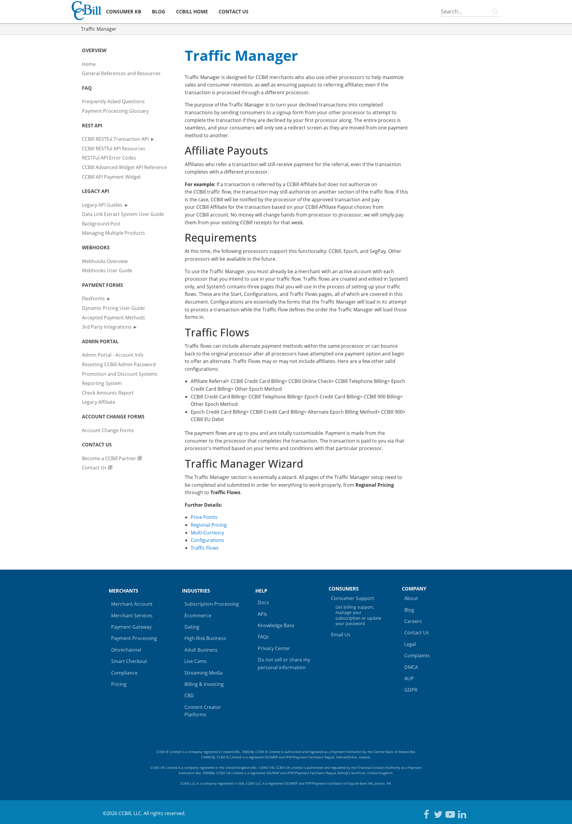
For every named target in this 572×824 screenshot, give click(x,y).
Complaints (417, 655)
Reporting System (102, 383)
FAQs (263, 636)
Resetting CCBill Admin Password (119, 364)
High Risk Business (205, 638)
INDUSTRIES (196, 591)
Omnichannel (126, 650)
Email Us (340, 634)
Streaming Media (203, 673)
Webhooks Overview (105, 261)
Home (89, 64)
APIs (262, 614)
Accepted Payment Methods (113, 317)
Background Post (101, 223)
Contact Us (95, 467)
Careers (413, 621)
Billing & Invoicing (204, 684)
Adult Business (200, 650)
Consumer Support (356, 610)
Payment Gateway (131, 627)
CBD (189, 695)
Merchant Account (132, 604)
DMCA (411, 667)
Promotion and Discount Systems (120, 374)
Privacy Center (274, 648)
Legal (410, 644)
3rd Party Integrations (106, 327)
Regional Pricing (209, 525)
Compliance (124, 673)
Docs (263, 602)
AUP (409, 678)
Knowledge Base (276, 625)
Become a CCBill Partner (109, 458)
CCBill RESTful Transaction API (115, 139)
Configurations (207, 540)
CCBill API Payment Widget (111, 177)
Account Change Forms (108, 430)
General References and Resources (121, 73)
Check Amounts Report (108, 392)
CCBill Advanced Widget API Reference (124, 167)
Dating (191, 627)
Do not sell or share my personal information (284, 663)
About (411, 598)
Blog (409, 610)
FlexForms (93, 298)
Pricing (119, 684)
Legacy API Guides (102, 205)
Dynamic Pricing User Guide (113, 308)
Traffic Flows (205, 548)
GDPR (410, 690)
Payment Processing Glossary (115, 111)
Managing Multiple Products (113, 233)
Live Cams (195, 661)
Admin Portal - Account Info (113, 355)
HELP (261, 591)
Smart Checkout (129, 661)
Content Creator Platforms (202, 711)
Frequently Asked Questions (113, 101)
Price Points (204, 517)
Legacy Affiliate (98, 402)
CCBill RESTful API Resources (113, 148)
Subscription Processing (211, 604)
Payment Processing (134, 638)
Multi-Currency (207, 532)
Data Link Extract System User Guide (123, 214)
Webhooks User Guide (107, 270)
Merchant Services (132, 615)
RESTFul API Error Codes (109, 157)
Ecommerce (197, 615)
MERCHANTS (123, 591)
